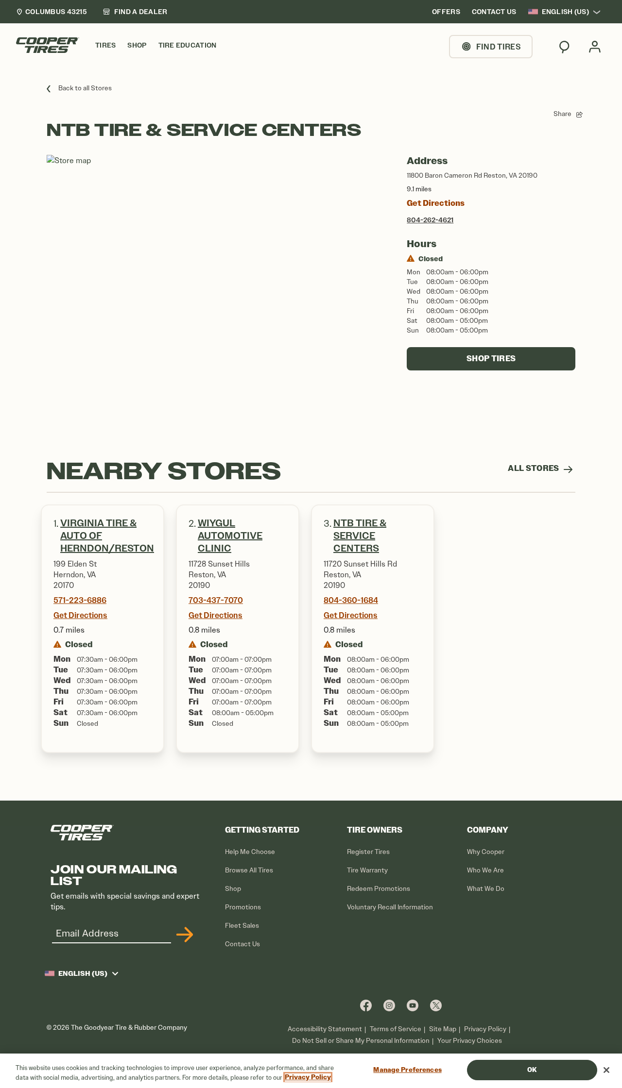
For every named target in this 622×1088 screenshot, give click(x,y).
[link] (135, 11)
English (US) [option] (565, 11)
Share (562, 114)
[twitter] (436, 1005)
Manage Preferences (407, 1070)
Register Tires (368, 852)
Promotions (243, 907)
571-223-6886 (79, 600)
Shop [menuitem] (136, 45)
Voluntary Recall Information (390, 907)
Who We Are (485, 870)
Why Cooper (485, 852)
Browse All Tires (249, 870)
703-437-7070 (216, 600)
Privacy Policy (485, 1029)
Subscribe (183, 934)
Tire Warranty (367, 870)
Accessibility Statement (325, 1029)
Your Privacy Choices (469, 1041)
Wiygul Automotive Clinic (230, 535)
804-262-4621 (430, 220)
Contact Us (242, 944)
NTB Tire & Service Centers (359, 535)
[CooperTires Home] (48, 45)
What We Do (485, 889)
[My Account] (594, 46)
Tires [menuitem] (105, 45)
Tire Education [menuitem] (187, 45)
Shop (233, 889)
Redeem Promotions (378, 889)
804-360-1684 (351, 600)
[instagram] (389, 1005)
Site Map (442, 1029)
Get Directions (436, 203)
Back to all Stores (85, 88)
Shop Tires (491, 358)
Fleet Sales (242, 925)
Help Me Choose (250, 852)
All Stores (534, 468)
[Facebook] (366, 1005)
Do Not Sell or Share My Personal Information (361, 1041)
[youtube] (412, 1005)
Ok (531, 1070)
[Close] (606, 1070)
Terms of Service (395, 1029)
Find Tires (498, 46)
